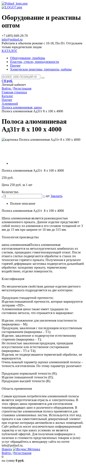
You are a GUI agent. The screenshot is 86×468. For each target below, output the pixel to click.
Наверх (7, 449)
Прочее (15, 65)
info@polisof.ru (12, 39)
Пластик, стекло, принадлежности (34, 62)
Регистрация (22, 88)
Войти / (7, 88)
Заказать (56, 196)
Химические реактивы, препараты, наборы (41, 69)
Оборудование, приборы (27, 58)
